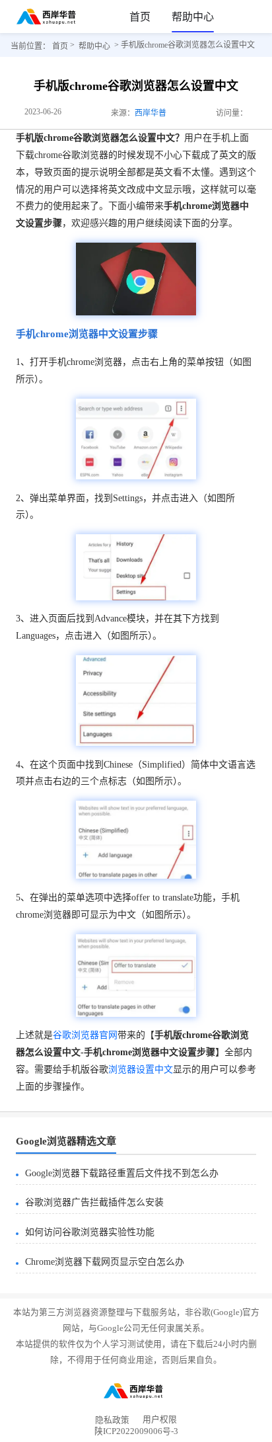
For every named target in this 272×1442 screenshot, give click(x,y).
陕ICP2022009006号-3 (136, 1433)
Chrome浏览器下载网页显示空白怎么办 (104, 1262)
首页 (140, 16)
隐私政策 (112, 1420)
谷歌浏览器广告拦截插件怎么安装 (94, 1202)
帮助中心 (193, 16)
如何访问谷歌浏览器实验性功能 (89, 1232)
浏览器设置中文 (140, 1069)
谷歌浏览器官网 (85, 1035)
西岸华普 (150, 113)
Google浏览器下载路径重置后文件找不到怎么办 (122, 1173)
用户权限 (160, 1420)
